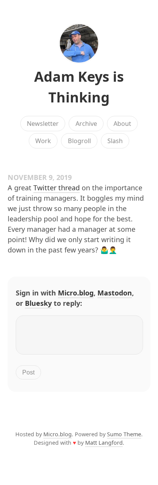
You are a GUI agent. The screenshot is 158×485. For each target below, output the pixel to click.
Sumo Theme (124, 434)
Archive (86, 123)
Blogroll (79, 141)
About (122, 123)
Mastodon (114, 292)
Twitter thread (56, 187)
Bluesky (38, 303)
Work (43, 141)
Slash (115, 141)
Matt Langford (104, 442)
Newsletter (43, 123)
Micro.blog (76, 292)
